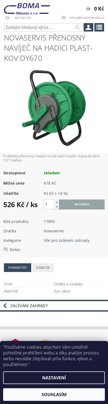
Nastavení (54, 378)
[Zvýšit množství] (56, 202)
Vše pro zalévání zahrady (67, 240)
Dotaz (15, 249)
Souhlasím (54, 394)
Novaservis (54, 230)
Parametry (17, 267)
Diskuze (43, 267)
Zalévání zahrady (29, 305)
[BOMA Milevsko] (27, 7)
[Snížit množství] (56, 206)
